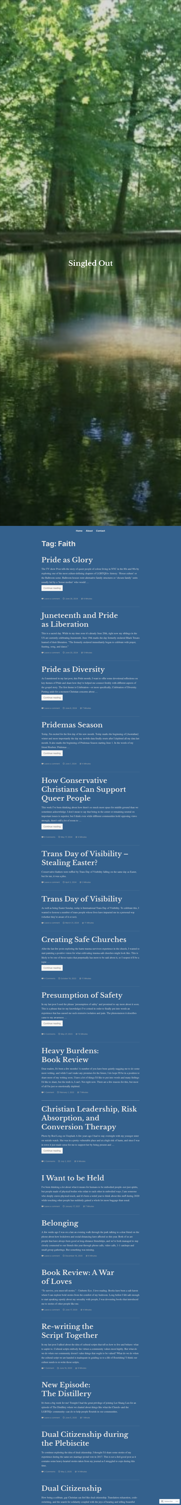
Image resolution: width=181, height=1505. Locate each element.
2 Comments (49, 1161)
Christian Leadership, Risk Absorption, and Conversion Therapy (89, 1118)
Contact (100, 530)
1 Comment (49, 1092)
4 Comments (49, 978)
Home (79, 530)
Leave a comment (52, 598)
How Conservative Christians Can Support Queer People (83, 789)
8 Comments (49, 837)
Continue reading (51, 589)
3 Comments (49, 1471)
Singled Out (90, 263)
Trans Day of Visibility (81, 899)
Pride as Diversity (73, 669)
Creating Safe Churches (83, 939)
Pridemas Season (72, 725)
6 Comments (49, 1034)
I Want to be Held (72, 1178)
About (89, 530)
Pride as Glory (67, 560)
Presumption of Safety (82, 995)
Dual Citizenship (71, 1488)
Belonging (59, 1223)
